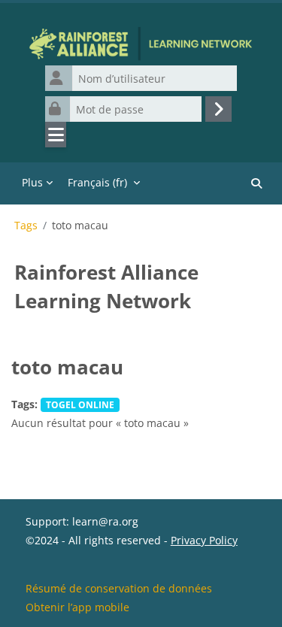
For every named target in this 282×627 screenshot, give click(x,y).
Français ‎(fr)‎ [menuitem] (97, 182)
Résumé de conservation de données (119, 588)
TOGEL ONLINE (80, 404)
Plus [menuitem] (32, 182)
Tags (26, 225)
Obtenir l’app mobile (77, 607)
